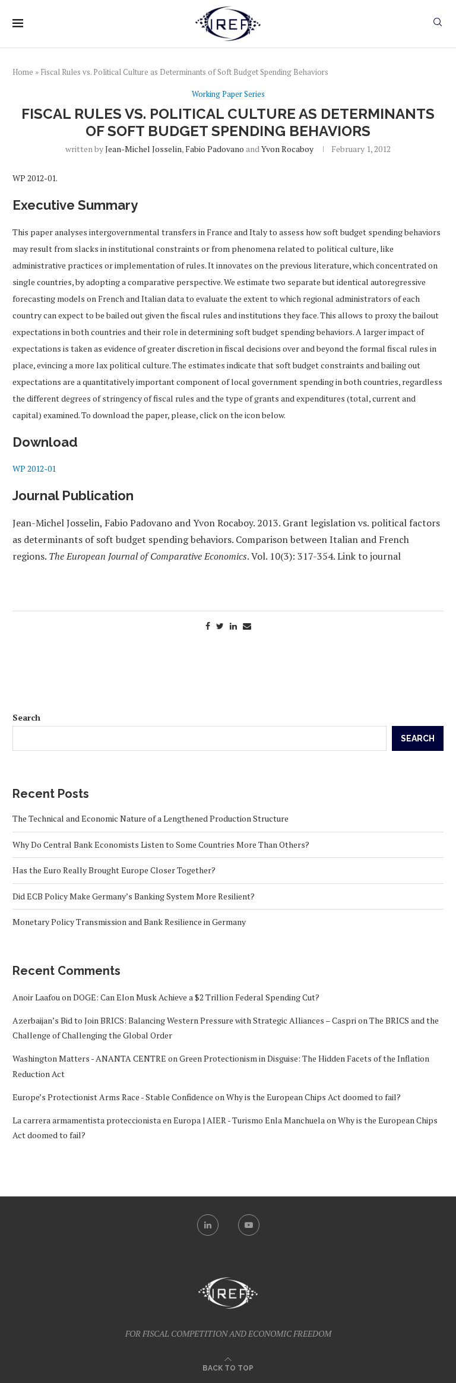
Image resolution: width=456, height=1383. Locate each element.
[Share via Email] (247, 625)
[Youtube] (248, 1225)
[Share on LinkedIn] (233, 625)
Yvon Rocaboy (287, 148)
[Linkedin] (207, 1225)
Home (22, 72)
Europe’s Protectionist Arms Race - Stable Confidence (112, 1097)
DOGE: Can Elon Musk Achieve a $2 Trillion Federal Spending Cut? (196, 997)
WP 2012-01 (34, 468)
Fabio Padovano (214, 148)
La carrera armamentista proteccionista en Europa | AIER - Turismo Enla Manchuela (168, 1120)
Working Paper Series (228, 94)
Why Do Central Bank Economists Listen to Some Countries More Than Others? (160, 844)
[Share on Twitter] (220, 625)
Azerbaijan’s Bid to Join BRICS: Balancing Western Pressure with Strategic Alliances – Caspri (184, 1020)
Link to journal (369, 556)
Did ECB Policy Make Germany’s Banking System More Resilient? (133, 896)
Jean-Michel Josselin (143, 148)
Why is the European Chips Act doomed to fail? (313, 1097)
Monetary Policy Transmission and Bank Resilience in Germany (129, 921)
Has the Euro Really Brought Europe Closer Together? (114, 870)
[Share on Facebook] (207, 625)
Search (26, 717)
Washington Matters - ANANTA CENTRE (89, 1058)
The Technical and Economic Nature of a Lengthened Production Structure (150, 818)
